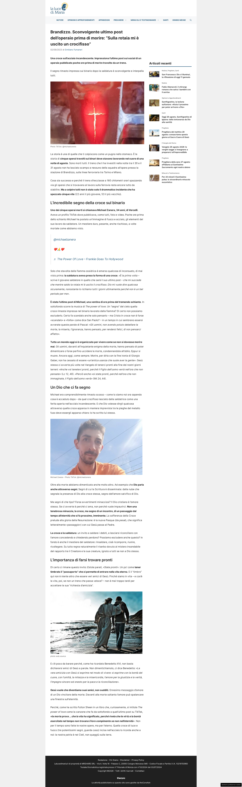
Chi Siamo (113, 760)
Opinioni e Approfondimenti (81, 20)
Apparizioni (104, 20)
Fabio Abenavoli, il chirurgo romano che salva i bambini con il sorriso (176, 89)
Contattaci (139, 771)
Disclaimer (125, 760)
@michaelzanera (65, 239)
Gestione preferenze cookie (231, 785)
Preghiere (119, 20)
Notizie (60, 20)
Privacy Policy (138, 760)
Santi (165, 20)
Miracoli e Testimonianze (143, 20)
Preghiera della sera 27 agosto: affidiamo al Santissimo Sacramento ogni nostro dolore (176, 164)
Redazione (102, 760)
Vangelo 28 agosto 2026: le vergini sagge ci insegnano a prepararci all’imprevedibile (175, 149)
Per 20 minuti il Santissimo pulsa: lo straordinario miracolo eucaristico (176, 179)
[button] (191, 20)
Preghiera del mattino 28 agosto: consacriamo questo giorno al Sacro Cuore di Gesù (175, 134)
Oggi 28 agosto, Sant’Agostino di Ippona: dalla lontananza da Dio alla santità (177, 119)
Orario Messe (179, 20)
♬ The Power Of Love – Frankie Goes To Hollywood (88, 259)
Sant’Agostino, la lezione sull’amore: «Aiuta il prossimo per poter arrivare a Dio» (175, 104)
